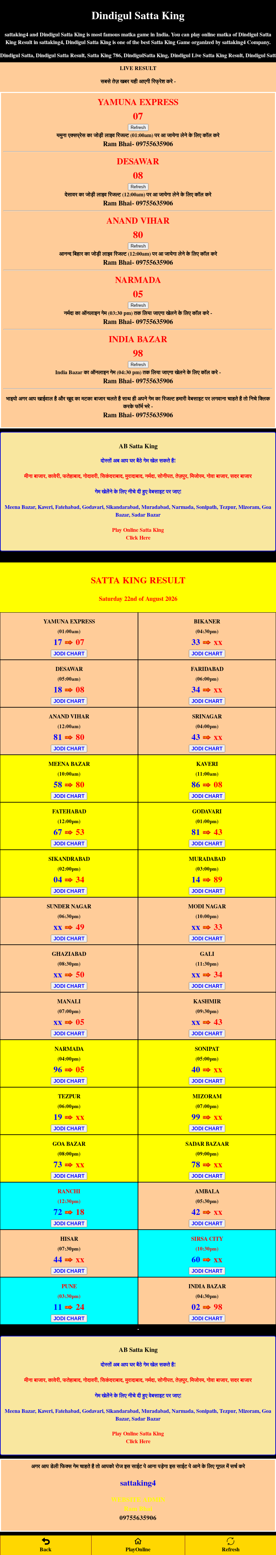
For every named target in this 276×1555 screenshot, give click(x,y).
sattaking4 (138, 1482)
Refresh (138, 127)
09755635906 (138, 1517)
